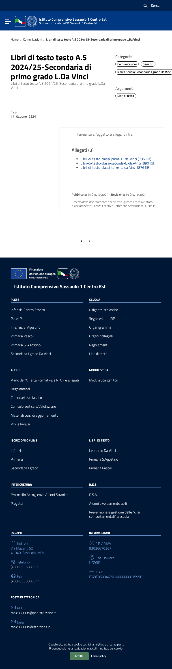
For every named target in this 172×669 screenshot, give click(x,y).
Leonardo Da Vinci (102, 450)
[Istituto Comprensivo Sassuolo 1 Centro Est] (26, 21)
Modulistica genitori (103, 380)
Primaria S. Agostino (26, 345)
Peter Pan (18, 318)
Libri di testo (125, 95)
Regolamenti (98, 345)
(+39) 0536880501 (25, 567)
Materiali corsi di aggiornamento (34, 415)
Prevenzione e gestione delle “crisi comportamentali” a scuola (114, 514)
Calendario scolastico (26, 398)
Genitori (148, 64)
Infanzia (17, 450)
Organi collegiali (101, 336)
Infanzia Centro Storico (28, 310)
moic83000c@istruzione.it (30, 627)
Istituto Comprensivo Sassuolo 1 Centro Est (60, 286)
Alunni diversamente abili (108, 503)
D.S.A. (93, 495)
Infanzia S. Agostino (25, 327)
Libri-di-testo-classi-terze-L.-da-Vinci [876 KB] (115, 167)
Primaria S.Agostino (103, 459)
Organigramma (100, 327)
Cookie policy (98, 656)
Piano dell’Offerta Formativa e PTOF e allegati (45, 380)
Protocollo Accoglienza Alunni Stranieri (39, 495)
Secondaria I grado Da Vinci (31, 354)
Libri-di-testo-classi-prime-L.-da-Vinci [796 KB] (116, 159)
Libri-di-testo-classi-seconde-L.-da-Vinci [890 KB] (118, 163)
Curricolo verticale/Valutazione (33, 406)
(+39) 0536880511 (25, 581)
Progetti (17, 503)
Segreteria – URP (102, 318)
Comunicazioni (32, 39)
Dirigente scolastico (103, 310)
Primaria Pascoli (22, 336)
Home (15, 39)
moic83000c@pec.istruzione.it (33, 613)
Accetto (79, 656)
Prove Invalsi (20, 424)
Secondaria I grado (24, 468)
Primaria (17, 459)
